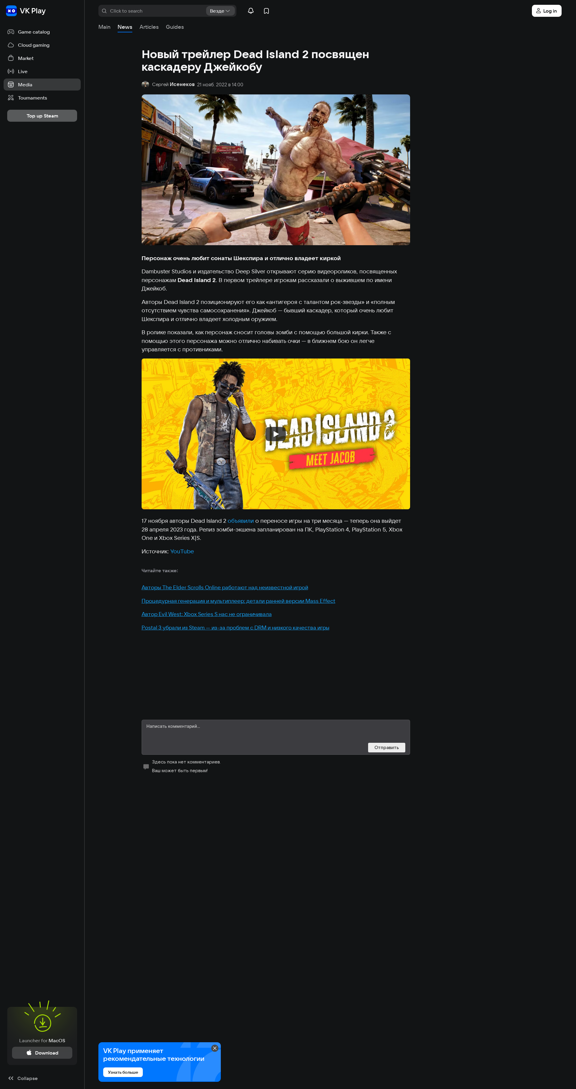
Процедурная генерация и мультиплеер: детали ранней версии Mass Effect (238, 600)
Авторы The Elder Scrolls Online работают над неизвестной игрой (225, 587)
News (125, 26)
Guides (175, 26)
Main (104, 26)
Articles (149, 26)
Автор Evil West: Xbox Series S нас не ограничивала (207, 614)
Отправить (386, 747)
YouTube (182, 551)
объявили (241, 520)
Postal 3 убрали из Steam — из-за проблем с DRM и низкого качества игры (235, 627)
